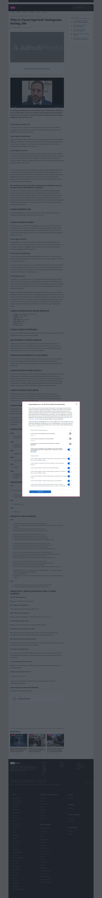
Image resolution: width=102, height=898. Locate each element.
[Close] (76, 404)
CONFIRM (40, 491)
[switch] (69, 434)
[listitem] (51, 430)
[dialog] (51, 449)
